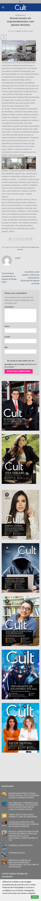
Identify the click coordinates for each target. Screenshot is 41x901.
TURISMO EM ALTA (17, 853)
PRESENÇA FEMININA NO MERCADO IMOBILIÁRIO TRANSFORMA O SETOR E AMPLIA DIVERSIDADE (24, 863)
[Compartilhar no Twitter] (18, 239)
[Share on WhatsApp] (10, 239)
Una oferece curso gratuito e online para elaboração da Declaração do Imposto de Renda (30, 277)
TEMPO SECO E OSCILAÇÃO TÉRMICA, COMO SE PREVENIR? (23, 816)
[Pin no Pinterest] (27, 239)
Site (6, 347)
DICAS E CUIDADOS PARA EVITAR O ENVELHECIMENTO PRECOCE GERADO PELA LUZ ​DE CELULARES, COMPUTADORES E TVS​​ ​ (24, 836)
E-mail (7, 337)
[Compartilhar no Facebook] (14, 239)
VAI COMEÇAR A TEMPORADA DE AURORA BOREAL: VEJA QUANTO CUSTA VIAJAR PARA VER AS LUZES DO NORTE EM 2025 (23, 806)
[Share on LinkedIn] (31, 239)
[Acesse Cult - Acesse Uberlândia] (20, 7)
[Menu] (3, 7)
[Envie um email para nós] (19, 1)
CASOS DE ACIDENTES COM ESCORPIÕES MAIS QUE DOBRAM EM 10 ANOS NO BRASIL (24, 824)
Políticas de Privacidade (13, 887)
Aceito (34, 897)
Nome (7, 326)
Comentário (10, 307)
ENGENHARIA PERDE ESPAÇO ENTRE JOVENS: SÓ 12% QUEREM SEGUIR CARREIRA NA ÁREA (24, 795)
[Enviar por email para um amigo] (22, 239)
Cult (31, 31)
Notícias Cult (20, 15)
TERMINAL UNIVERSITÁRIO (21, 845)
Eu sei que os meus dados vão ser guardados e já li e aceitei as (20, 364)
